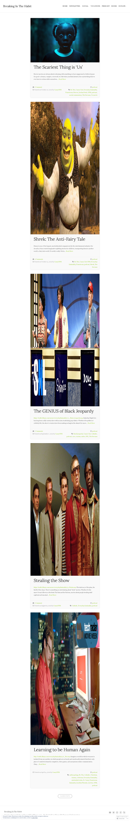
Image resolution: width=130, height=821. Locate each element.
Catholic (94, 434)
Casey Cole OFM (85, 262)
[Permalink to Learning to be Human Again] (65, 678)
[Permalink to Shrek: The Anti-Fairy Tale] (65, 168)
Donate (122, 6)
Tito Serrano (86, 95)
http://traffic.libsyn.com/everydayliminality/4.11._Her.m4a (52, 757)
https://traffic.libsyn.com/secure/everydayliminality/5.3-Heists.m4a (55, 587)
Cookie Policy (34, 818)
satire (83, 437)
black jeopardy (78, 434)
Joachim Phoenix (81, 783)
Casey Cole (79, 90)
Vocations (95, 6)
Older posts (65, 796)
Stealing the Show (52, 580)
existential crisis (77, 780)
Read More (62, 79)
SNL (87, 437)
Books (114, 6)
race (73, 437)
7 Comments (39, 431)
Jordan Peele (83, 93)
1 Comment (38, 87)
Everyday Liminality (90, 90)
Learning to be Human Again (62, 749)
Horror (75, 93)
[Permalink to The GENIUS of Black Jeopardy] (65, 340)
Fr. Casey (86, 780)
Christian (94, 775)
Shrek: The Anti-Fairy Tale (59, 239)
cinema (73, 778)
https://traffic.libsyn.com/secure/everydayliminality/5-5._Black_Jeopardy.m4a (58, 418)
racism (78, 437)
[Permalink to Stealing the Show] (65, 509)
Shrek (92, 264)
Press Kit (106, 6)
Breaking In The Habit (17, 6)
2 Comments (39, 259)
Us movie (94, 95)
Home (65, 6)
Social (85, 6)
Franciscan (69, 93)
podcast (94, 87)
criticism (80, 778)
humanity (72, 783)
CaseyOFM (57, 90)
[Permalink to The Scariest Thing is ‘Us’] (65, 40)
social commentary (75, 95)
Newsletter (74, 6)
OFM (89, 93)
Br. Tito (72, 90)
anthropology (73, 775)
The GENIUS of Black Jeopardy (64, 411)
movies (90, 783)
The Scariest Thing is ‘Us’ (58, 67)
